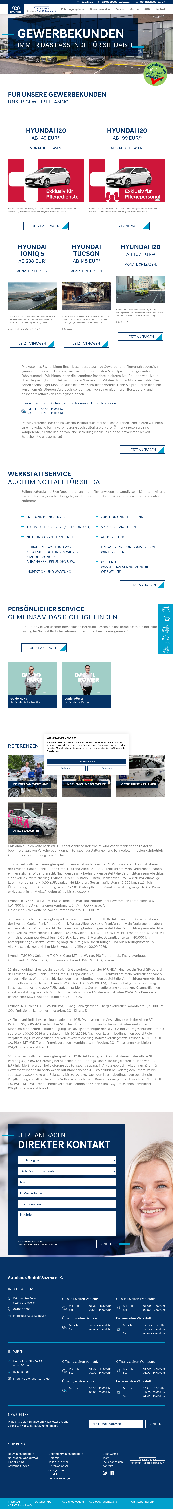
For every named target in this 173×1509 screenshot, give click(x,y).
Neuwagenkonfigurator (23, 1458)
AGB (147, 9)
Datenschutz (43, 1501)
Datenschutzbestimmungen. (45, 1244)
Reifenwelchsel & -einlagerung (60, 1468)
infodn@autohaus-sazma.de (31, 1378)
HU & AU (53, 1474)
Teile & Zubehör (58, 1462)
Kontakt (160, 9)
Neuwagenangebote (21, 1454)
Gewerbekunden (100, 9)
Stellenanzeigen (113, 1462)
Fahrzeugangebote (72, 9)
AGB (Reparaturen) (142, 1501)
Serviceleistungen (59, 1478)
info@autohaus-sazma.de (29, 1316)
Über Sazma (110, 1454)
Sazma (134, 9)
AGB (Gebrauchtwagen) (104, 1501)
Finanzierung (16, 1462)
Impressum (15, 1501)
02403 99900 (21, 1309)
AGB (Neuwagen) (73, 1501)
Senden (106, 1244)
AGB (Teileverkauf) (20, 1505)
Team (106, 1458)
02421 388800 (22, 1372)
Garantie (53, 1458)
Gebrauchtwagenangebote (65, 1454)
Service (120, 9)
